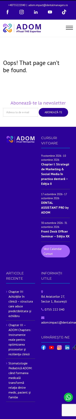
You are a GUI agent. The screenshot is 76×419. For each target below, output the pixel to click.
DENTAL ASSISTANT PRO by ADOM (55, 207)
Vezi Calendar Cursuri (53, 251)
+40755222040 (16, 5)
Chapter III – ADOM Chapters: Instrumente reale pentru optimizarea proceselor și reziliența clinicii (20, 339)
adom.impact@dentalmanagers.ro (48, 5)
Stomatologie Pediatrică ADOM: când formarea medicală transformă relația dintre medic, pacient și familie (20, 380)
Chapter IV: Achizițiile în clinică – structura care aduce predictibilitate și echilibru (21, 304)
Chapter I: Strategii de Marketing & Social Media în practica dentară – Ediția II (55, 174)
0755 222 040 (54, 309)
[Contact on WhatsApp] (68, 397)
